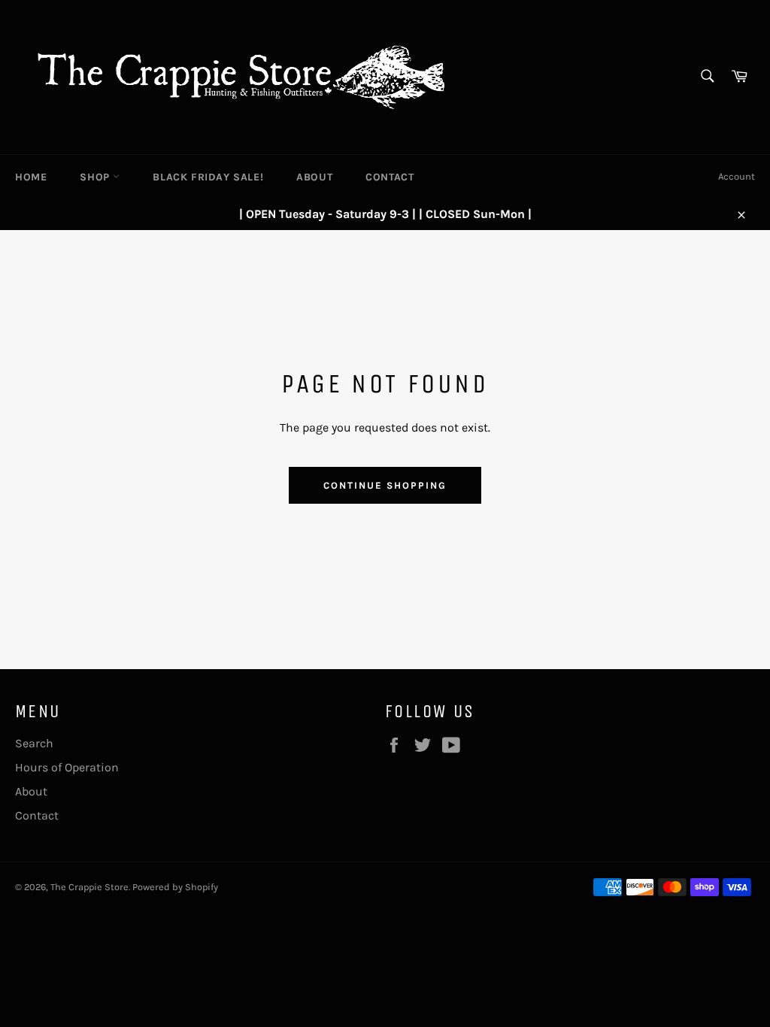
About (314, 177)
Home (31, 177)
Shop (96, 177)
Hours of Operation (67, 767)
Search (34, 743)
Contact (389, 177)
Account (736, 176)
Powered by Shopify (175, 886)
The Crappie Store (89, 886)
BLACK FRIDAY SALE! (208, 177)
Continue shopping (384, 485)
